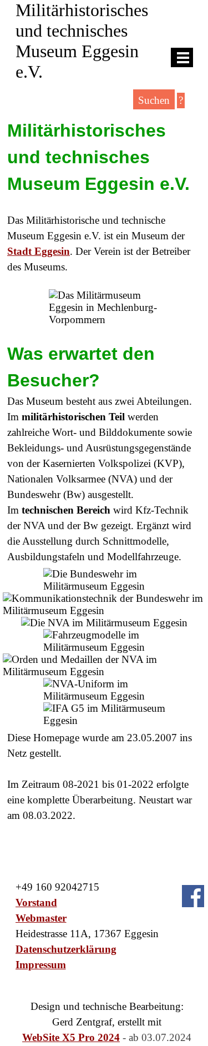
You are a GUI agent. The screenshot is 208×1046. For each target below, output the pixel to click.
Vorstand (36, 902)
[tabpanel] (104, 196)
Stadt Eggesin (38, 251)
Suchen (154, 100)
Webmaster (41, 918)
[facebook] (193, 896)
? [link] (181, 100)
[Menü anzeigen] (183, 57)
